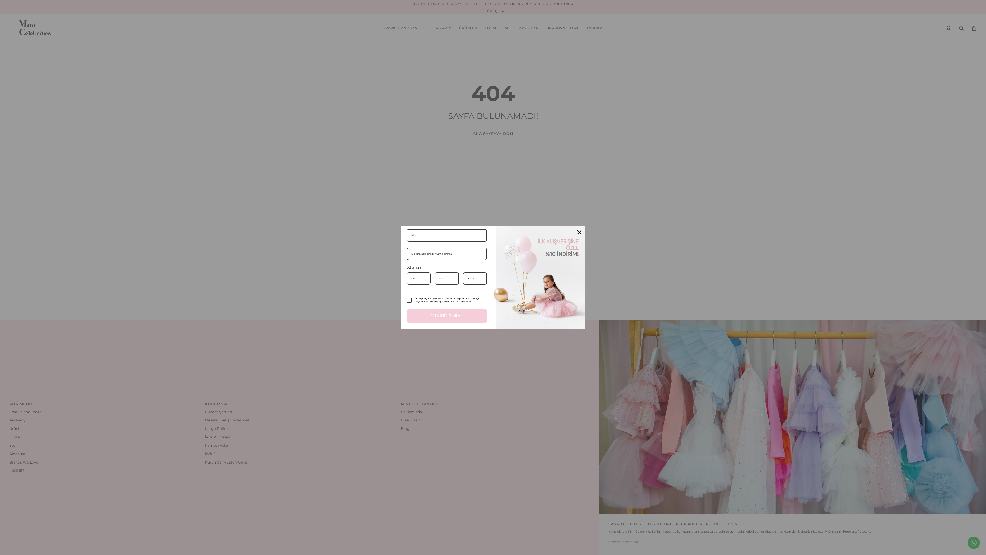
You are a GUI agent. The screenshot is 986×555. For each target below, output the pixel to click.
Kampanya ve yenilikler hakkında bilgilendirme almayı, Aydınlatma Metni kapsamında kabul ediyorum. (448, 300)
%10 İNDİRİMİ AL (447, 316)
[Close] (579, 232)
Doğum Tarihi (414, 267)
